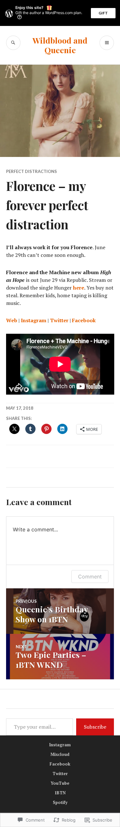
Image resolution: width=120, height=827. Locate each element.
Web (11, 320)
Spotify (60, 802)
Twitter (59, 320)
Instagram (33, 320)
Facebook (84, 320)
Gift (103, 13)
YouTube (60, 783)
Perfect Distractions (31, 171)
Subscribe (95, 726)
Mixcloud (60, 754)
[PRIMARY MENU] (107, 43)
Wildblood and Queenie (60, 45)
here (78, 287)
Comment (90, 576)
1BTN (60, 793)
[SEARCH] (13, 43)
